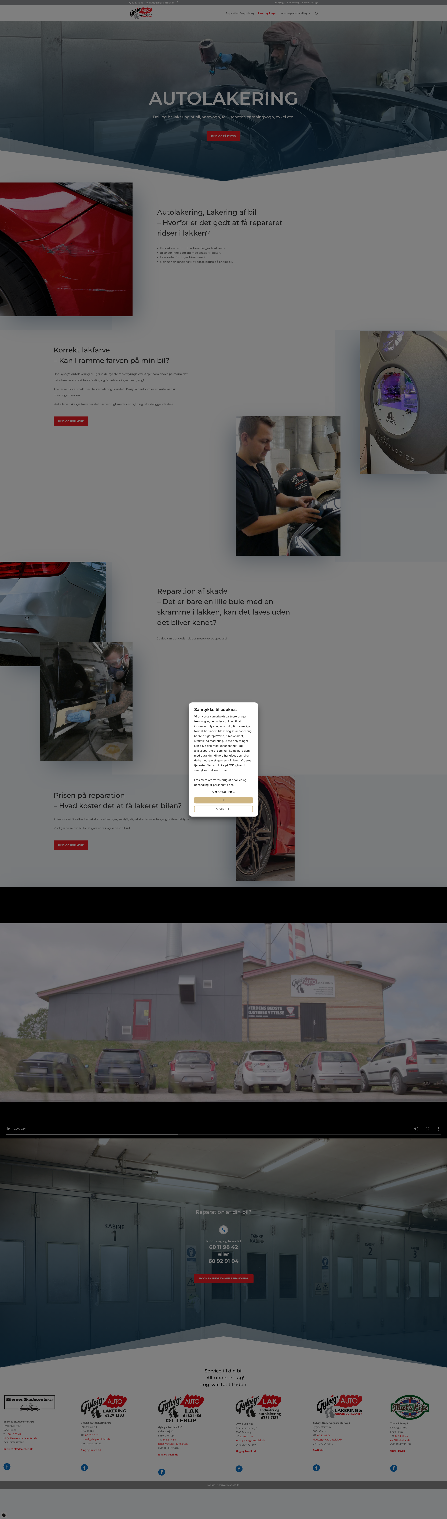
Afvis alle (223, 809)
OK (223, 800)
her (231, 785)
